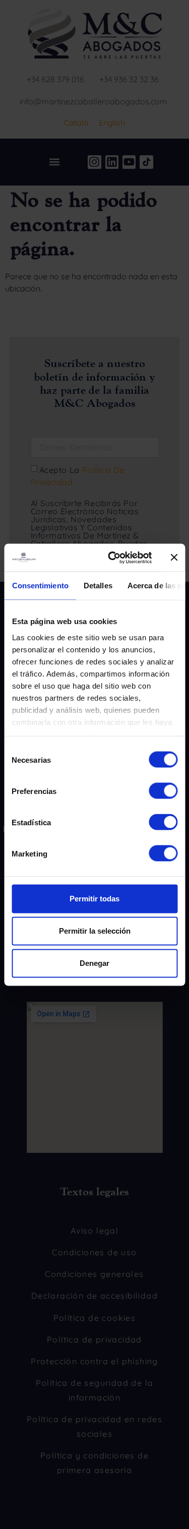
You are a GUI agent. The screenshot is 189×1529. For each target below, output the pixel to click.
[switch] (163, 791)
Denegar (94, 963)
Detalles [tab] (97, 585)
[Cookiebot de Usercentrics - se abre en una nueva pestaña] (113, 557)
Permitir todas (94, 898)
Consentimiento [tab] (40, 585)
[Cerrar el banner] (173, 557)
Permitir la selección (95, 931)
